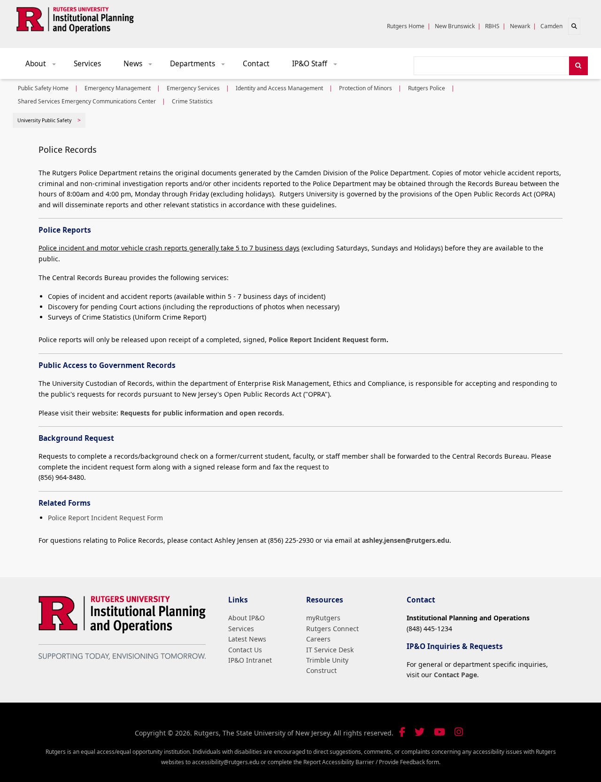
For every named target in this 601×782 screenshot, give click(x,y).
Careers (318, 638)
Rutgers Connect (332, 628)
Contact (256, 64)
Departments (200, 66)
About (43, 66)
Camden (551, 26)
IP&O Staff (318, 66)
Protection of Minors (365, 88)
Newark (520, 26)
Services (87, 64)
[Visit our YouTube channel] (439, 732)
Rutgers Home (405, 26)
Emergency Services (193, 88)
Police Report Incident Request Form (105, 517)
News (141, 66)
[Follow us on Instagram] (459, 732)
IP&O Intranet (250, 660)
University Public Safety (44, 120)
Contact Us (245, 649)
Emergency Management (118, 88)
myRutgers (323, 617)
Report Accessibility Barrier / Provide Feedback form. (371, 762)
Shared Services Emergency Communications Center (87, 101)
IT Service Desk (330, 649)
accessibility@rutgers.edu (225, 762)
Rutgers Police (426, 88)
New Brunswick (455, 26)
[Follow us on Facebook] (402, 732)
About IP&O (246, 617)
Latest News (247, 638)
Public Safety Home (43, 88)
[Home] (75, 18)
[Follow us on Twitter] (419, 732)
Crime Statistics (192, 101)
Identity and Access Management (279, 88)
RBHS (492, 26)
